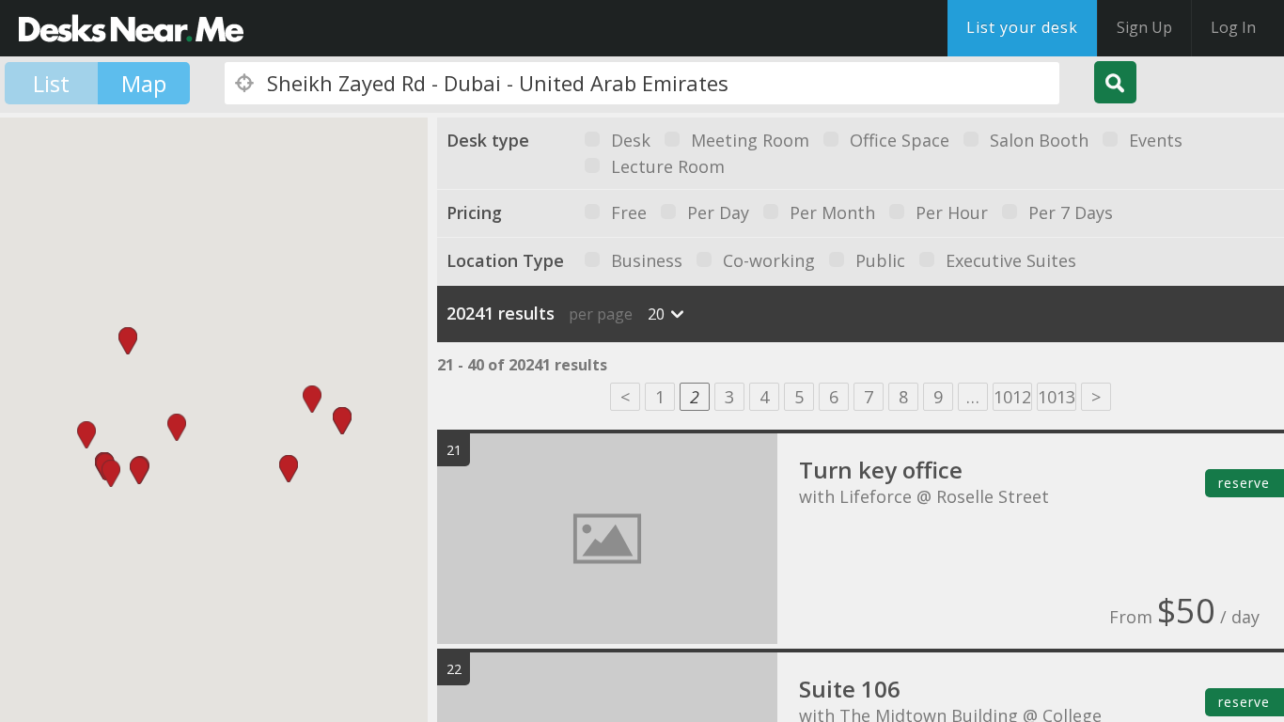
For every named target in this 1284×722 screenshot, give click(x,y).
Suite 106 (849, 688)
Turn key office (881, 469)
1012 (1012, 396)
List (51, 83)
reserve (1244, 483)
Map (143, 83)
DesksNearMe (131, 28)
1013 (1056, 396)
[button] (111, 473)
